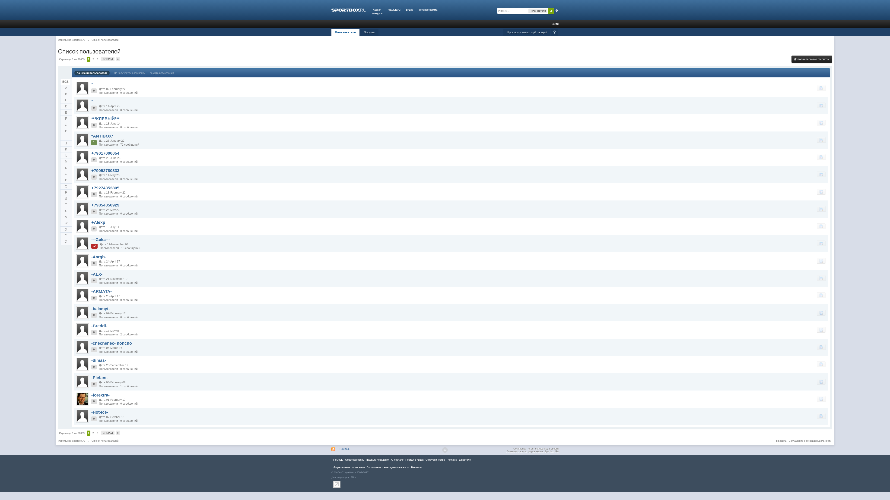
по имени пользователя (92, 73)
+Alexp (98, 222)
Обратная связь (354, 459)
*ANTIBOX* (102, 136)
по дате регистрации (162, 73)
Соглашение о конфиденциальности (810, 440)
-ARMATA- (101, 291)
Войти (555, 23)
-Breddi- (99, 326)
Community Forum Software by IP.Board (536, 448)
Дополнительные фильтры (812, 59)
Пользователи (345, 32)
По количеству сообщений (129, 73)
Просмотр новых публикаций (527, 32)
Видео (409, 9)
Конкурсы (377, 13)
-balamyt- (100, 308)
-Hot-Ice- (99, 412)
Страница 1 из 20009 (72, 59)
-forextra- (100, 395)
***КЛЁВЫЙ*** (105, 118)
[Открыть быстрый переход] (554, 32)
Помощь (345, 448)
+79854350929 (105, 205)
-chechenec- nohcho (111, 343)
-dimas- (98, 360)
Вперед (108, 59)
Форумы (369, 32)
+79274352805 (105, 188)
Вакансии (416, 467)
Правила (781, 440)
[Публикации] (821, 88)
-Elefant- (99, 377)
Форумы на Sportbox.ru (71, 440)
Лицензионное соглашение (349, 467)
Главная (376, 9)
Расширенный (557, 10)
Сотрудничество (435, 459)
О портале (397, 459)
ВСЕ (65, 82)
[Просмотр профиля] (82, 88)
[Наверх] (445, 450)
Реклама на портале (459, 459)
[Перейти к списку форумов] (348, 9)
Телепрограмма (428, 9)
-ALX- (96, 274)
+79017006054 (105, 153)
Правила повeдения (377, 459)
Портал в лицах (414, 459)
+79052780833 (105, 170)
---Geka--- (100, 239)
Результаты (393, 9)
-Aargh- (98, 257)
